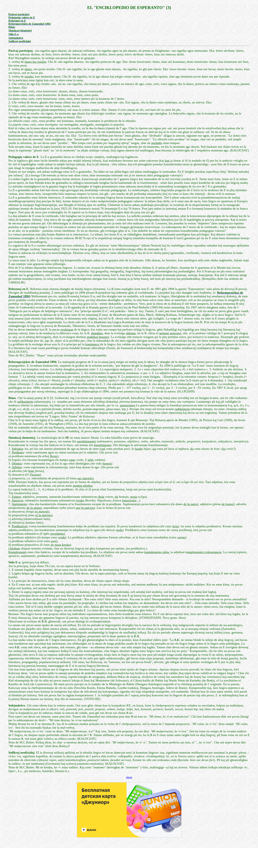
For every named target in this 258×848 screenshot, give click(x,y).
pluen (129, 777)
